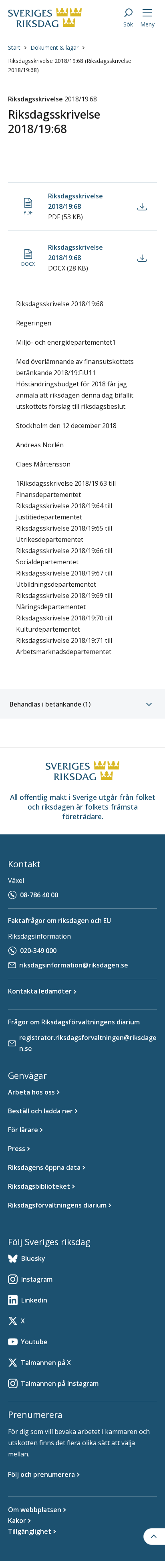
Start (14, 47)
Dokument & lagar (54, 47)
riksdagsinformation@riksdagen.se (73, 965)
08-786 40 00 (39, 895)
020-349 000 (38, 950)
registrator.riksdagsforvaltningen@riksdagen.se (88, 1043)
